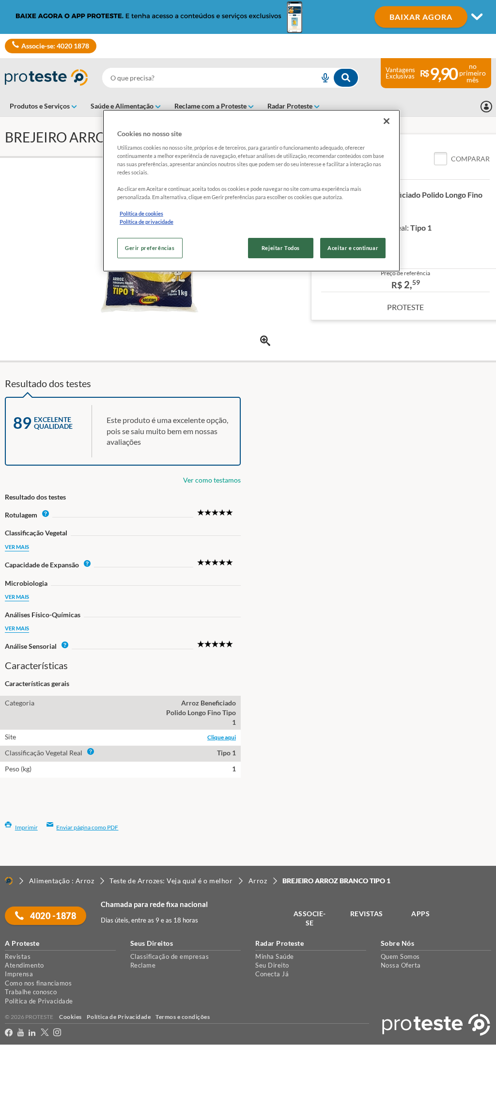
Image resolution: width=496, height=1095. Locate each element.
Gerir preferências (149, 248)
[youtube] (20, 1034)
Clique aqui (221, 737)
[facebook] (9, 1034)
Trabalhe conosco (31, 992)
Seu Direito (272, 965)
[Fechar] (386, 121)
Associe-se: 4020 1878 (55, 46)
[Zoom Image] (265, 340)
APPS (420, 913)
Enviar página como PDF (87, 827)
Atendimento (24, 965)
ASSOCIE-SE (310, 918)
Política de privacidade (146, 222)
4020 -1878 (53, 915)
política (135, 1071)
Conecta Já (272, 974)
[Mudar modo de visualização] (248, 17)
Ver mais (17, 547)
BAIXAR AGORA (420, 16)
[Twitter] (44, 1034)
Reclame (143, 965)
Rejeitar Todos (281, 248)
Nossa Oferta (401, 965)
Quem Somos (400, 956)
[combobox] (230, 78)
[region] (251, 191)
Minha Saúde (274, 956)
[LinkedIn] (32, 1034)
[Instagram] (57, 1034)
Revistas (18, 956)
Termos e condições (182, 1016)
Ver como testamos (212, 480)
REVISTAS (366, 913)
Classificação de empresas (169, 956)
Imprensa (19, 974)
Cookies (70, 1016)
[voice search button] (321, 78)
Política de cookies (141, 213)
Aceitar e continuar (352, 248)
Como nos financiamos (38, 983)
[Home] (9, 881)
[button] (462, 159)
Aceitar (21, 1089)
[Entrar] (486, 106)
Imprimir (26, 827)
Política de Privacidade (39, 1001)
